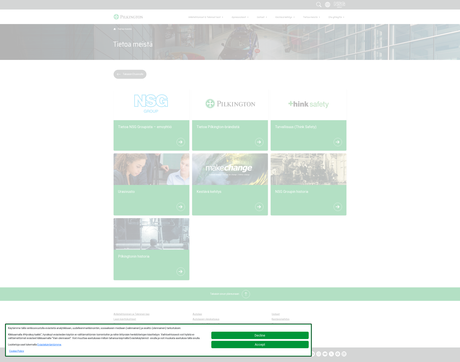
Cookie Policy (16, 351)
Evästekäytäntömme (49, 344)
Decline (260, 335)
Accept (260, 344)
